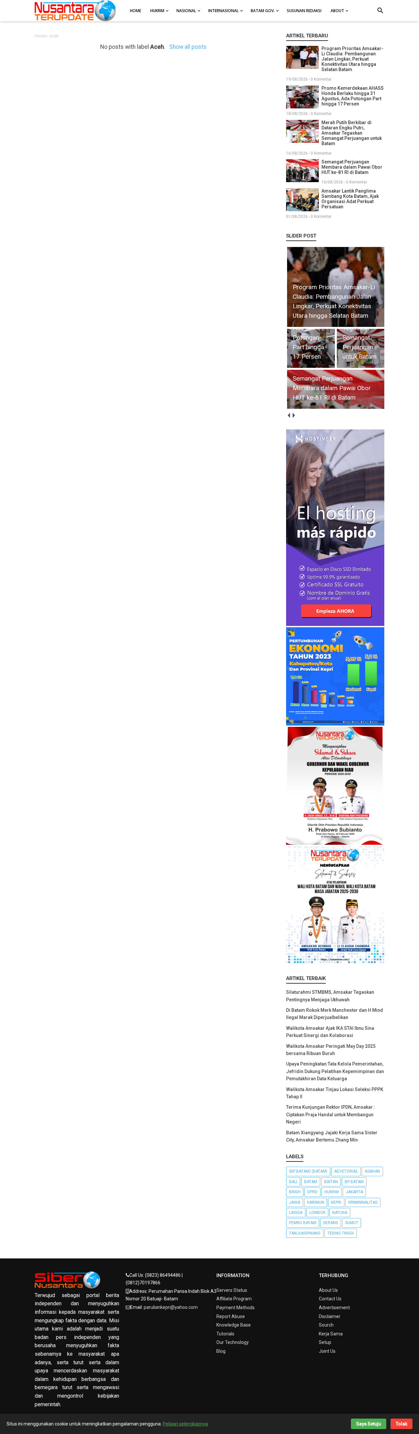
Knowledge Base (233, 1325)
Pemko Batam (302, 1222)
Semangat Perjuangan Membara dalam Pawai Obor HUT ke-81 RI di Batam (351, 167)
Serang (330, 1222)
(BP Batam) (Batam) (308, 1171)
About (337, 10)
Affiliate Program (234, 1298)
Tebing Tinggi (340, 1233)
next (293, 415)
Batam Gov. (263, 10)
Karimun (315, 1202)
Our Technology (232, 1342)
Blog (221, 1351)
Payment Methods (235, 1307)
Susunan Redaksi (304, 10)
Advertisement (334, 1307)
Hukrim (157, 10)
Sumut (351, 1222)
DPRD (312, 1192)
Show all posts (187, 47)
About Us (328, 1290)
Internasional (223, 10)
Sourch (326, 1325)
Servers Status (231, 1290)
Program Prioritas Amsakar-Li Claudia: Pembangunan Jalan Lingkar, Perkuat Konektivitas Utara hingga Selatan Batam (352, 59)
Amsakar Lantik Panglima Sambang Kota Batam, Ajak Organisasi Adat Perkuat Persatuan (350, 198)
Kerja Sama (331, 1333)
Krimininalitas (362, 1202)
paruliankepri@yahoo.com (171, 1307)
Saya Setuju (368, 1423)
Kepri (336, 1202)
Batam (310, 1181)
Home (135, 10)
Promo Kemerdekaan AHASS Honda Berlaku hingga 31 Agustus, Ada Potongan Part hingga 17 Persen (352, 95)
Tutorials (225, 1333)
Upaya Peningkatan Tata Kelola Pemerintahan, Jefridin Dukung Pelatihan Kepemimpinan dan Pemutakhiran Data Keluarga (335, 1071)
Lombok (317, 1212)
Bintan (331, 1181)
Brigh (295, 1192)
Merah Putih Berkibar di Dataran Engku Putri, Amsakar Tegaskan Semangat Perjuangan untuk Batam (351, 133)
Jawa (294, 1202)
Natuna (339, 1212)
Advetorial (346, 1171)
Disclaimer (329, 1316)
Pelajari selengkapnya (185, 1423)
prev (288, 415)
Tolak (401, 1423)
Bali (293, 1181)
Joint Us (327, 1351)
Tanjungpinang (304, 1233)
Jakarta (354, 1192)
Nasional (186, 10)
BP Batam (354, 1181)
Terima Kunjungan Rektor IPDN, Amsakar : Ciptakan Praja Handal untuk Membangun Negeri (330, 1114)
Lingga (295, 1212)
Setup (325, 1342)
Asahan (372, 1171)
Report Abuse (230, 1316)
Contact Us (330, 1298)
